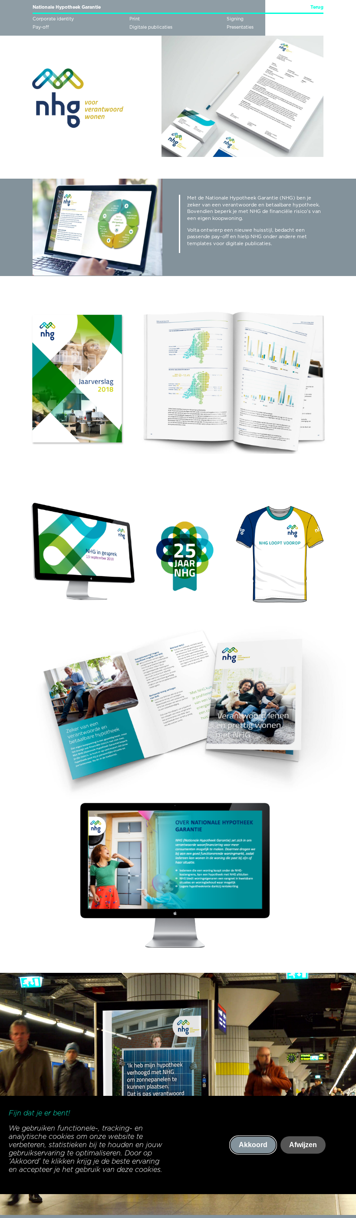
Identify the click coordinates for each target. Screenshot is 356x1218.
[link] (312, 8)
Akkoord (253, 1144)
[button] (255, 226)
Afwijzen (303, 1144)
